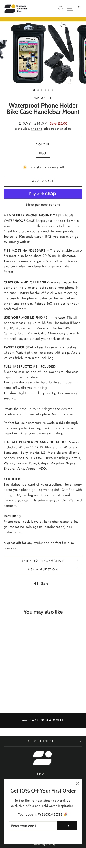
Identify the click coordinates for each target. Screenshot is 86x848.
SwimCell (43, 98)
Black (43, 153)
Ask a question (43, 569)
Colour (43, 144)
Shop (42, 774)
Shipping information (43, 560)
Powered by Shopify (43, 844)
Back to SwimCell (46, 720)
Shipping (36, 129)
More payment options (43, 204)
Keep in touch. (42, 741)
